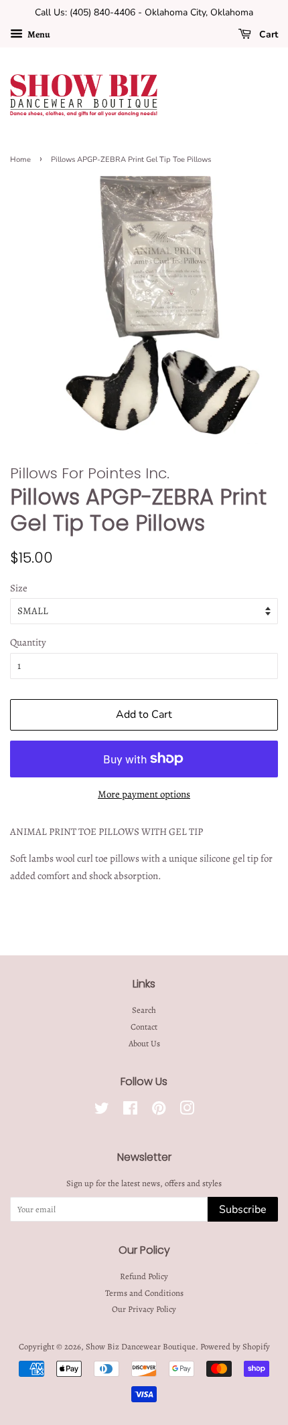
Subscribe (243, 1209)
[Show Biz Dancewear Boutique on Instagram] (186, 1111)
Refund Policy (144, 1276)
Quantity (28, 642)
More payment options (144, 794)
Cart (267, 34)
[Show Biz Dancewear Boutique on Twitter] (101, 1111)
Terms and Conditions (144, 1293)
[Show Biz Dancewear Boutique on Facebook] (130, 1111)
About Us (144, 1043)
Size (18, 588)
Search (144, 1010)
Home (20, 160)
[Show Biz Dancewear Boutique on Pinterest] (158, 1111)
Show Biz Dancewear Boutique (141, 1346)
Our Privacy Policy (144, 1309)
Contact (144, 1026)
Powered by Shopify (235, 1346)
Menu (38, 34)
